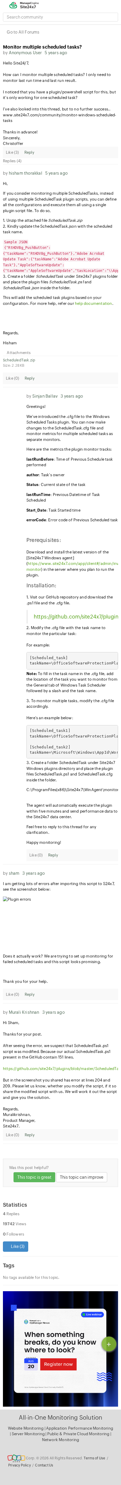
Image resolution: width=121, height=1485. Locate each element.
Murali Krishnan (24, 1012)
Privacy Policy (19, 1465)
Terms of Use (94, 1458)
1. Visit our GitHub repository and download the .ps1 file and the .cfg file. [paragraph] (69, 600)
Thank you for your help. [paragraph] (25, 981)
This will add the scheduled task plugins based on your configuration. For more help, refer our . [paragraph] (58, 300)
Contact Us (44, 1465)
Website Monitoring (26, 1428)
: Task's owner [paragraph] (45, 475)
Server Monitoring (29, 1434)
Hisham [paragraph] (10, 343)
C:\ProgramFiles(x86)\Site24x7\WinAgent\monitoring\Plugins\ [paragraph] (72, 790)
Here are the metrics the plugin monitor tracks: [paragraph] (69, 449)
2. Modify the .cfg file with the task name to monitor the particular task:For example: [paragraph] (65, 636)
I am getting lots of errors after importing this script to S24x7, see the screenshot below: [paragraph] (59, 887)
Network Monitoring (60, 1440)
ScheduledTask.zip (19, 360)
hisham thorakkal (25, 173)
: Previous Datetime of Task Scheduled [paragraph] (63, 497)
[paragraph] (60, 313)
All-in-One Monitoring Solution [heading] (60, 1417)
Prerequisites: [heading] (43, 540)
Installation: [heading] (41, 585)
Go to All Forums (23, 32)
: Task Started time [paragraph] (53, 510)
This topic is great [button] (34, 1177)
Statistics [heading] (15, 1205)
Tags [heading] (8, 1265)
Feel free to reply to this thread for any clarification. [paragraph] (61, 830)
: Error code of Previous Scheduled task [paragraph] (72, 520)
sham (14, 873)
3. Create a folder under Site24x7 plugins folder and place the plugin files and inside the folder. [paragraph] (60, 265)
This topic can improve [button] (81, 1177)
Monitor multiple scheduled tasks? (42, 47)
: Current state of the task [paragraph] (56, 484)
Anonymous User (25, 52)
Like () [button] (17, 1246)
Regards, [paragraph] (11, 333)
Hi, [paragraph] (5, 183)
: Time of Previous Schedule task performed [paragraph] (69, 462)
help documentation (93, 303)
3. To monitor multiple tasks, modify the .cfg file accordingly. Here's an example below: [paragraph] (70, 709)
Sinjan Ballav (45, 396)
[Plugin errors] (60, 923)
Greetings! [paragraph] (36, 406)
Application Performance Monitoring (79, 1428)
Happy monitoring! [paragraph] (43, 842)
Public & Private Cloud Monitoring (78, 1434)
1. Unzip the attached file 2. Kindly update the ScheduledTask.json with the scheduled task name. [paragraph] (57, 226)
